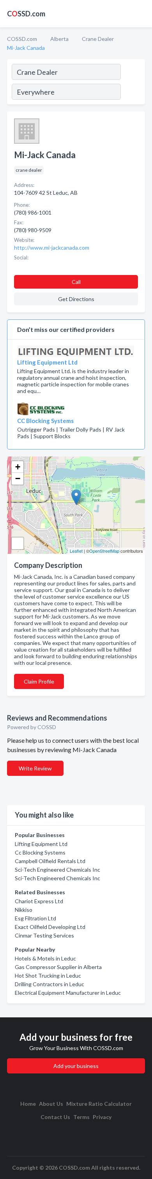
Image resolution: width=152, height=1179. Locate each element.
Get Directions (76, 299)
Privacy (102, 1117)
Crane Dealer (98, 38)
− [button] (17, 478)
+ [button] (17, 467)
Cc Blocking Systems (40, 852)
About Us (51, 1103)
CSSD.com (26, 13)
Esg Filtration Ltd (35, 918)
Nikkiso (23, 909)
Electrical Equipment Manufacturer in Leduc (68, 992)
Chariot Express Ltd (39, 901)
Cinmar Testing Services (44, 935)
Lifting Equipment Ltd (41, 844)
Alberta (59, 38)
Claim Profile (39, 681)
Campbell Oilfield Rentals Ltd (50, 861)
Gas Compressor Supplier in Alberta (58, 967)
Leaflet (76, 551)
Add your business (76, 1066)
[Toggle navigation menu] (141, 13)
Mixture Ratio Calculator (99, 1103)
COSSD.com (22, 38)
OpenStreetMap (104, 551)
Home (28, 1103)
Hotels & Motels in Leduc (45, 958)
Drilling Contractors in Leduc (49, 984)
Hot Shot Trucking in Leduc (48, 975)
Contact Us (55, 1117)
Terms (81, 1117)
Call (76, 281)
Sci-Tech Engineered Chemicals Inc (57, 869)
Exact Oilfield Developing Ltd (50, 926)
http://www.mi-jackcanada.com (51, 247)
